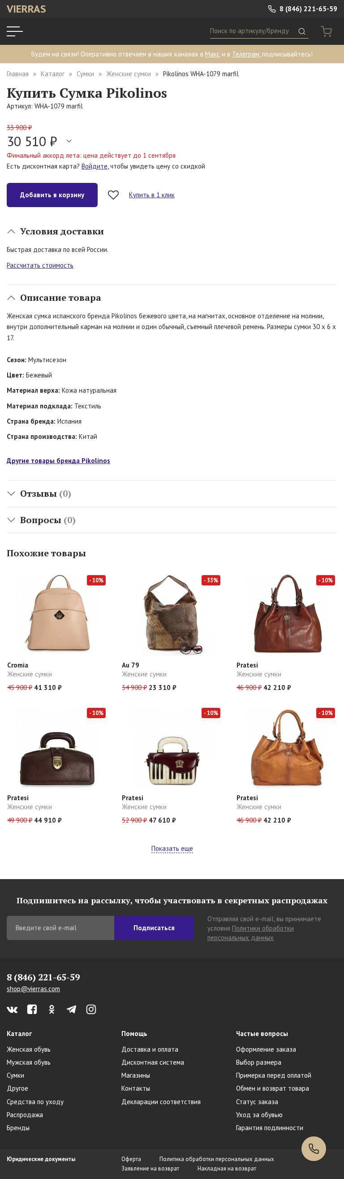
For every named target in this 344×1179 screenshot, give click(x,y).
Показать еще (172, 848)
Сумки (85, 73)
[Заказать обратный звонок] (313, 1148)
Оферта (131, 1159)
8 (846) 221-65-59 (307, 8)
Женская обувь (29, 1049)
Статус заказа (257, 1101)
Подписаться (154, 927)
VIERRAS (26, 9)
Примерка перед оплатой (273, 1075)
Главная (18, 73)
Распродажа (25, 1114)
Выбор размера (258, 1062)
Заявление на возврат (150, 1168)
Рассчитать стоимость (40, 265)
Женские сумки (128, 73)
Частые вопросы (262, 1033)
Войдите (95, 166)
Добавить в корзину (52, 195)
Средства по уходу (35, 1101)
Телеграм (245, 54)
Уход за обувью (259, 1114)
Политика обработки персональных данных (216, 1159)
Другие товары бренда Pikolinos (58, 460)
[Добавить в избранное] (113, 195)
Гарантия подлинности (269, 1127)
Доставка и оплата (149, 1049)
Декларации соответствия (161, 1101)
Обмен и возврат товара (272, 1088)
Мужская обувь (29, 1062)
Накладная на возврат (227, 1168)
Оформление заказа (266, 1049)
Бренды (18, 1127)
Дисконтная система (152, 1062)
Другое (17, 1088)
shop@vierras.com (33, 988)
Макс (212, 54)
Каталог (52, 73)
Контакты (135, 1088)
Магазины (135, 1075)
